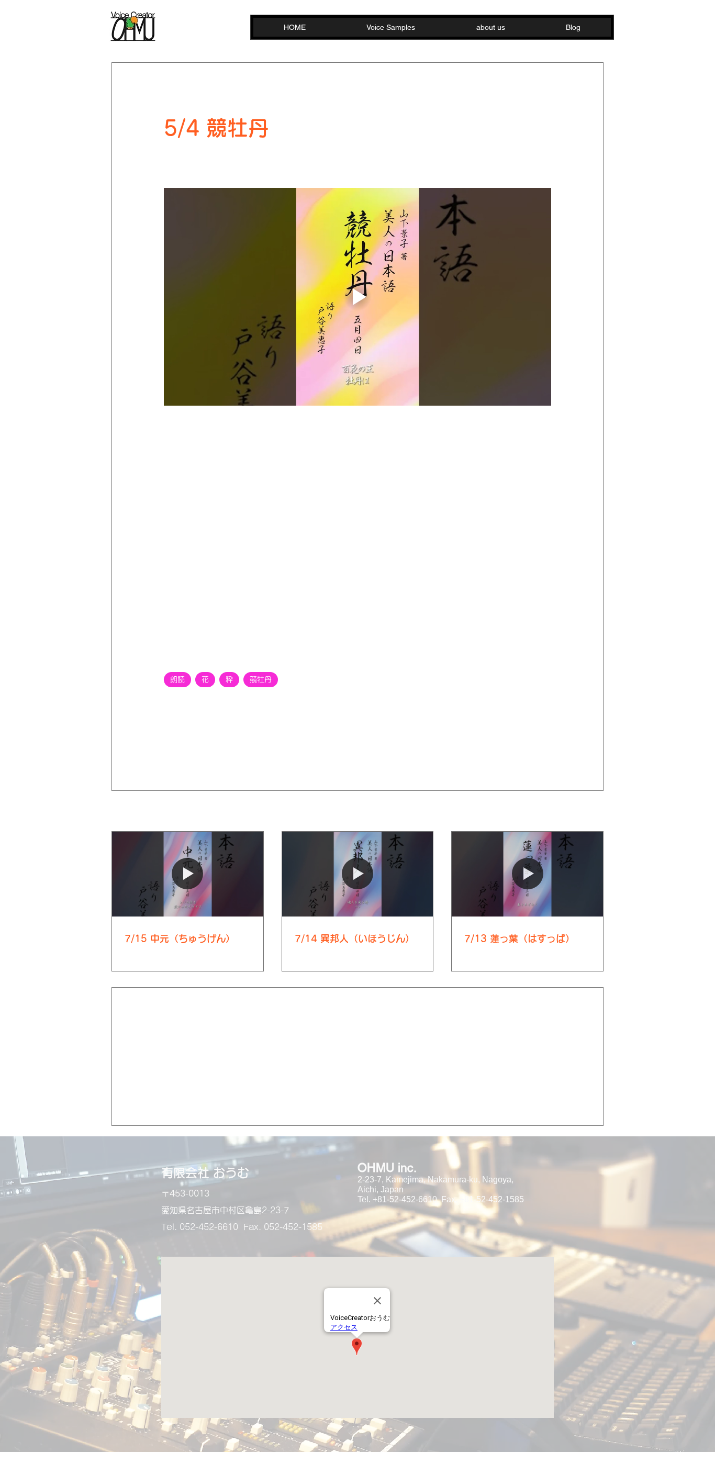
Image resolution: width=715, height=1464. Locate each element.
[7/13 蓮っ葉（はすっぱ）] (527, 874)
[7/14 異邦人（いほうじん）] (357, 874)
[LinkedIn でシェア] (220, 742)
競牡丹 (261, 679)
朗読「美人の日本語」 (202, 706)
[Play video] (357, 297)
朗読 (177, 679)
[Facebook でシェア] (169, 742)
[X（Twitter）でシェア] (194, 742)
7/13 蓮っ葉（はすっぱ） (519, 938)
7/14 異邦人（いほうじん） (355, 938)
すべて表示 (585, 812)
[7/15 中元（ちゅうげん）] (187, 874)
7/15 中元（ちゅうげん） (180, 938)
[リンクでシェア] (246, 742)
